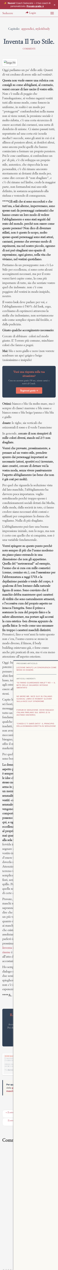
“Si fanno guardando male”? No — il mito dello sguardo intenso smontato (36, 685)
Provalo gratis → (35, 6)
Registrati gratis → (29, 390)
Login (32, 12)
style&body (42, 28)
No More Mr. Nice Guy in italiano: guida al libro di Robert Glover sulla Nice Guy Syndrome (35, 698)
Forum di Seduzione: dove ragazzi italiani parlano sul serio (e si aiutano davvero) (35, 712)
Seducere (7, 13)
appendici (27, 28)
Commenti (29, 48)
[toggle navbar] (52, 13)
